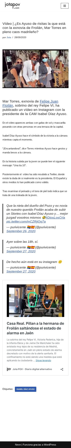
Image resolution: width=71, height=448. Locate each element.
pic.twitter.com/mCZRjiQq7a (26, 221)
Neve (18, 444)
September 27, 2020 (21, 251)
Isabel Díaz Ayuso (26, 389)
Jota (9, 37)
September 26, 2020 (21, 231)
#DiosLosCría (55, 217)
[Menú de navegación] (65, 6)
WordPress (50, 444)
